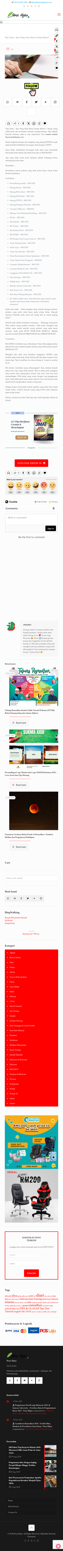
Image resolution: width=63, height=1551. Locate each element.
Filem (12, 982)
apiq (19, 1296)
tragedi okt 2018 (22, 1311)
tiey (14, 1308)
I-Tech (12, 1001)
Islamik (13, 1016)
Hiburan (13, 996)
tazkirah (8, 1308)
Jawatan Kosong (16, 1021)
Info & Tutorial (16, 1006)
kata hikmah (52, 1299)
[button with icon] (8, 898)
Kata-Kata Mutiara (17, 1030)
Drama (12, 967)
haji (6, 1299)
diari (40, 1295)
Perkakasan (14, 1084)
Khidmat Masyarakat (18, 1045)
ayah (31, 1296)
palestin (12, 1306)
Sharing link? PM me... (32, 934)
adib (6, 1296)
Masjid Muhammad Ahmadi (16, 918)
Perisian (13, 1079)
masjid (40, 1302)
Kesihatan (14, 1040)
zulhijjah (54, 1312)
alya (14, 1295)
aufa (23, 1296)
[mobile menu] (59, 14)
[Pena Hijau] (18, 14)
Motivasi (13, 1064)
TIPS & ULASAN (29, 1308)
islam (22, 1299)
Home (10, 1500)
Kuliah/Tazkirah (16, 1055)
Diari (12, 962)
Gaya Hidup (14, 987)
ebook (50, 1296)
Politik (12, 1089)
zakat (48, 1312)
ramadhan (35, 1305)
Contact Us (12, 1512)
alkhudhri (27, 625)
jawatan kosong (33, 1298)
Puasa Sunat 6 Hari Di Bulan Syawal (39, 1429)
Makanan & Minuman (18, 1059)
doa (46, 1296)
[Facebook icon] (28, 6)
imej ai (17, 1299)
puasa (26, 1305)
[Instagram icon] (39, 6)
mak (29, 1302)
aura (26, 1296)
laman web (23, 1302)
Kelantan (13, 1035)
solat (51, 1306)
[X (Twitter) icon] (31, 6)
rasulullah (45, 1306)
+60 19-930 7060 (21, 2)
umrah (33, 1312)
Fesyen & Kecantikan (18, 977)
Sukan (12, 1098)
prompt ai (19, 1306)
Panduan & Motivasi (18, 1074)
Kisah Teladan (15, 1050)
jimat (44, 1299)
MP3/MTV (14, 1069)
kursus (17, 1302)
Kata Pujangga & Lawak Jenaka (22, 1025)
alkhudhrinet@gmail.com (41, 2)
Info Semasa (14, 1011)
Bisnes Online (15, 957)
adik (9, 1296)
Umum (12, 1103)
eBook (12, 972)
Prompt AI (14, 1094)
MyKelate (9, 920)
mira (44, 1302)
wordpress (39, 1312)
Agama (12, 953)
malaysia (35, 1302)
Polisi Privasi (13, 1506)
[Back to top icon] (31, 1528)
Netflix (7, 1306)
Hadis (12, 991)
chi (34, 1296)
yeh (44, 1311)
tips (17, 1309)
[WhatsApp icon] (24, 6)
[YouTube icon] (35, 6)
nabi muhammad (52, 1302)
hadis (54, 1296)
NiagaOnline (10, 923)
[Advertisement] (31, 582)
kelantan (9, 1302)
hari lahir (11, 1299)
